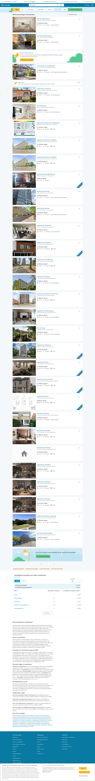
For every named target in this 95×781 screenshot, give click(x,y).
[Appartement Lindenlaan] (24, 94)
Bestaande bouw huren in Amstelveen (28, 718)
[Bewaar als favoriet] (79, 19)
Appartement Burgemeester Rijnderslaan (48, 123)
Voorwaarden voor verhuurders (68, 737)
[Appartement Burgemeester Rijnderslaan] (24, 128)
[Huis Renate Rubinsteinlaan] (24, 539)
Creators (14, 751)
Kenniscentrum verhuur (67, 746)
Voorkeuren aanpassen (83, 775)
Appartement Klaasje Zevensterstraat (47, 294)
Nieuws (38, 746)
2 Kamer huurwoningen (45, 568)
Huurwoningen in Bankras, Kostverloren (37, 724)
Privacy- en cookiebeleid (18, 742)
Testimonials (64, 742)
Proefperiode (40, 753)
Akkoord (83, 768)
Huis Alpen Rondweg (43, 413)
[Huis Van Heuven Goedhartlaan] (24, 72)
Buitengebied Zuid (18, 608)
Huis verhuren (65, 739)
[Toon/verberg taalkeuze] (92, 5)
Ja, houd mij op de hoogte (43, 556)
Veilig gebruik (15, 746)
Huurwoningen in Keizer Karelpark (21, 726)
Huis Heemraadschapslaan (44, 36)
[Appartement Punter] (24, 368)
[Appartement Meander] (24, 197)
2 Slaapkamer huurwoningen (32, 568)
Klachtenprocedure (16, 758)
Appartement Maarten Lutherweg (46, 516)
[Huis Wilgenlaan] (24, 111)
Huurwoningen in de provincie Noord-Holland (30, 721)
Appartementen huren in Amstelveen (26, 715)
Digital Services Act (17, 760)
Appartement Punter (42, 362)
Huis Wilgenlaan (41, 106)
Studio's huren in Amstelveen (20, 717)
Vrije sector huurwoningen (57, 568)
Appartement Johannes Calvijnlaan (46, 140)
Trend (23, 581)
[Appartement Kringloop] (24, 282)
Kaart (65, 9)
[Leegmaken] (57, 5)
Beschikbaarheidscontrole (42, 739)
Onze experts (64, 749)
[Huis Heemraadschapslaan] (24, 41)
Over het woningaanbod (42, 737)
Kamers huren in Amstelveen (34, 717)
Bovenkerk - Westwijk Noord (21, 605)
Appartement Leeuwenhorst (45, 379)
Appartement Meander (43, 191)
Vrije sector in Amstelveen (25, 720)
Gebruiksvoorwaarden (17, 739)
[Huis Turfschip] (24, 334)
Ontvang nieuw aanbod (27, 59)
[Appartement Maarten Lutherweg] (24, 522)
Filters (17, 9)
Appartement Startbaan (43, 430)
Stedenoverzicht (40, 749)
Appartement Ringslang (43, 242)
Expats (38, 751)
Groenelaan (17, 601)
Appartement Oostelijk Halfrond (46, 174)
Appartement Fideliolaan (44, 345)
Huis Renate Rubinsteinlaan (45, 533)
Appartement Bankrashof (44, 225)
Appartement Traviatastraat (45, 259)
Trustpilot (78, 82)
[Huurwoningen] (5, 5)
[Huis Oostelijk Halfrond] (24, 24)
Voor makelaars (65, 744)
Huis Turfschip (41, 328)
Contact (14, 756)
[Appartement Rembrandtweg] (24, 317)
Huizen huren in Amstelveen (42, 715)
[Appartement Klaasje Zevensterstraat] (24, 299)
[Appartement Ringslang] (24, 248)
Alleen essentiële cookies (84, 772)
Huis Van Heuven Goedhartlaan (46, 66)
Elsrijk (15, 594)
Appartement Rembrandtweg (45, 311)
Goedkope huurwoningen (18, 568)
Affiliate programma (17, 753)
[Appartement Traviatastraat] (24, 265)
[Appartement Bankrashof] (24, 231)
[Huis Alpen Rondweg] (24, 419)
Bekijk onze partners (46, 771)
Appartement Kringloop (43, 276)
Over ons (14, 749)
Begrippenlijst (40, 744)
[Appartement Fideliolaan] (24, 351)
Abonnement (15, 737)
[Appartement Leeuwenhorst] (24, 385)
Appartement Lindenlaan (44, 88)
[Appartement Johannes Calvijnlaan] (24, 146)
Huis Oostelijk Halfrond (43, 18)
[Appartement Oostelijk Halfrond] (24, 180)
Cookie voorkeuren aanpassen (19, 744)
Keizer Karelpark (18, 598)
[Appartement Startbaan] (24, 436)
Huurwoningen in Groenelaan (34, 723)
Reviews (39, 742)
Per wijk (17, 581)
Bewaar (76, 9)
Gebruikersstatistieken (17, 763)
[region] (47, 772)
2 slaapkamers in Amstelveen (39, 720)
